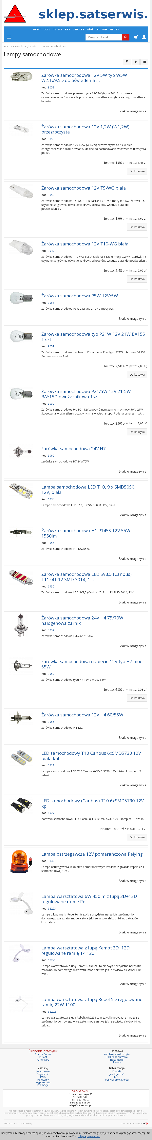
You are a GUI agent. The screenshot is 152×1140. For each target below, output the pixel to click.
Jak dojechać (117, 1074)
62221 (52, 960)
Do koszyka (137, 171)
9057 (51, 674)
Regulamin (43, 1074)
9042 (51, 861)
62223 (52, 908)
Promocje (43, 1085)
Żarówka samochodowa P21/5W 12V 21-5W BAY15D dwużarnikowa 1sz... (86, 394)
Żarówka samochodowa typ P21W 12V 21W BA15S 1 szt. (93, 336)
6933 (51, 499)
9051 (51, 346)
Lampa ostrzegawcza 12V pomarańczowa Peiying (92, 854)
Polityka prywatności (117, 1079)
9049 (51, 251)
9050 (51, 195)
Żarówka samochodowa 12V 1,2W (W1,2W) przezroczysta (85, 129)
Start (7, 46)
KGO (116, 1077)
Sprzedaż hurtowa (117, 1057)
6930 (51, 586)
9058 (51, 139)
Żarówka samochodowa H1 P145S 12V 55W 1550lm (85, 533)
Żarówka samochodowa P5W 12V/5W (79, 296)
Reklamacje (117, 1059)
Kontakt (116, 1071)
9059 (51, 87)
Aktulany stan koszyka (117, 1054)
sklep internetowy (130, 1123)
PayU (43, 1077)
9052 (51, 403)
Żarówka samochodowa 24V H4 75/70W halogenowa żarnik (82, 620)
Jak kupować (43, 1071)
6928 (51, 765)
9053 (51, 303)
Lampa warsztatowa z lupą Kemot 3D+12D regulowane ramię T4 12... (85, 950)
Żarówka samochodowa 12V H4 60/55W (82, 715)
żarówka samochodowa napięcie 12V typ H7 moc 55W (91, 664)
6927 (51, 813)
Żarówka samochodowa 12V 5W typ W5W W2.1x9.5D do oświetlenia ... (84, 78)
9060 (51, 455)
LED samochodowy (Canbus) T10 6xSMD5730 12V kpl (92, 803)
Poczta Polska (43, 1054)
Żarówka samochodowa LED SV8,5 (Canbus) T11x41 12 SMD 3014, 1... (86, 577)
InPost (43, 1057)
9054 (51, 630)
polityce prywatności (88, 1136)
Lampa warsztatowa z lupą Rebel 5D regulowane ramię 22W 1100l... (91, 1002)
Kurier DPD (43, 1059)
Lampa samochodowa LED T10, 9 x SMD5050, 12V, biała (88, 489)
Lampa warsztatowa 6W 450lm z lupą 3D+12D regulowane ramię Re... (89, 899)
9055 (51, 543)
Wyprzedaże (43, 1082)
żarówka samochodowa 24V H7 (73, 448)
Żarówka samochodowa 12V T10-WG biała (84, 244)
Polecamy (43, 1079)
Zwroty (117, 1062)
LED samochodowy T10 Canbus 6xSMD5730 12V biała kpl (91, 755)
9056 (51, 722)
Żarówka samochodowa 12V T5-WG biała (83, 188)
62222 (52, 1011)
